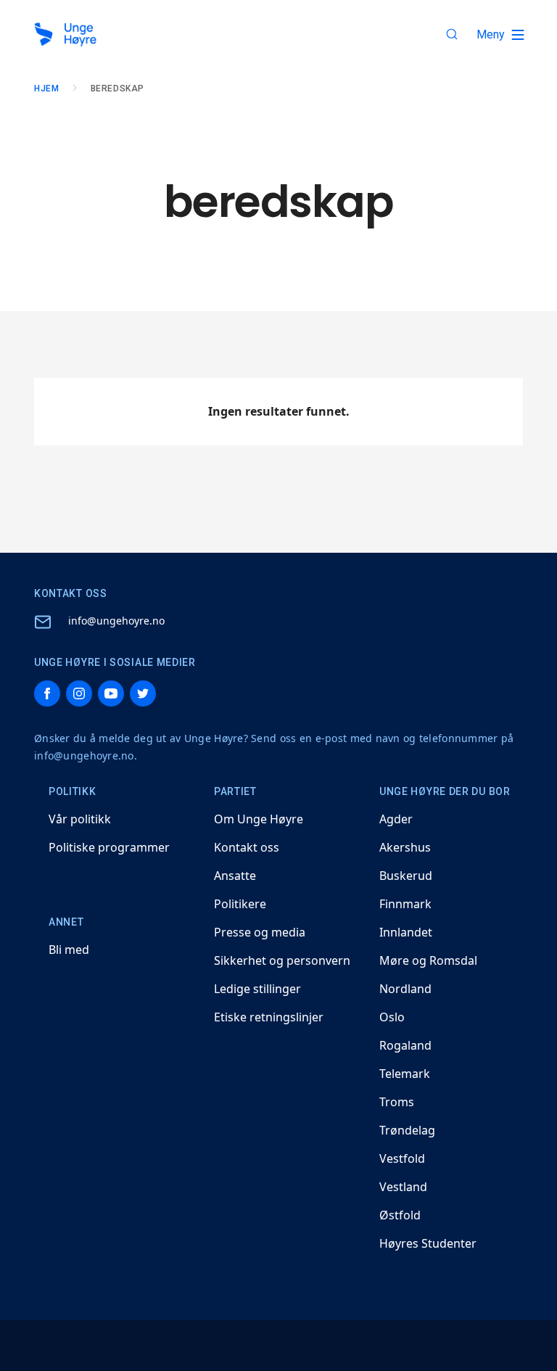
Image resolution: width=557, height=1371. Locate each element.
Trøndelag (407, 1130)
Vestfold (402, 1158)
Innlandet (405, 932)
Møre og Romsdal (428, 960)
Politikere (240, 904)
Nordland (405, 989)
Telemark (404, 1074)
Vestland (403, 1187)
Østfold (400, 1215)
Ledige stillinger (257, 989)
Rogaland (405, 1045)
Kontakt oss (246, 847)
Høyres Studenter (427, 1243)
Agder (396, 819)
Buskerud (405, 876)
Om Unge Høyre (258, 819)
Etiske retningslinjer (268, 1017)
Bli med (69, 950)
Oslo (392, 1017)
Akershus (405, 847)
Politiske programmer (109, 847)
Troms (396, 1102)
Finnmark (405, 904)
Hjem (46, 88)
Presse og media (259, 932)
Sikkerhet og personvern (282, 960)
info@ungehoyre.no (116, 620)
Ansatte (235, 876)
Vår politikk (80, 819)
